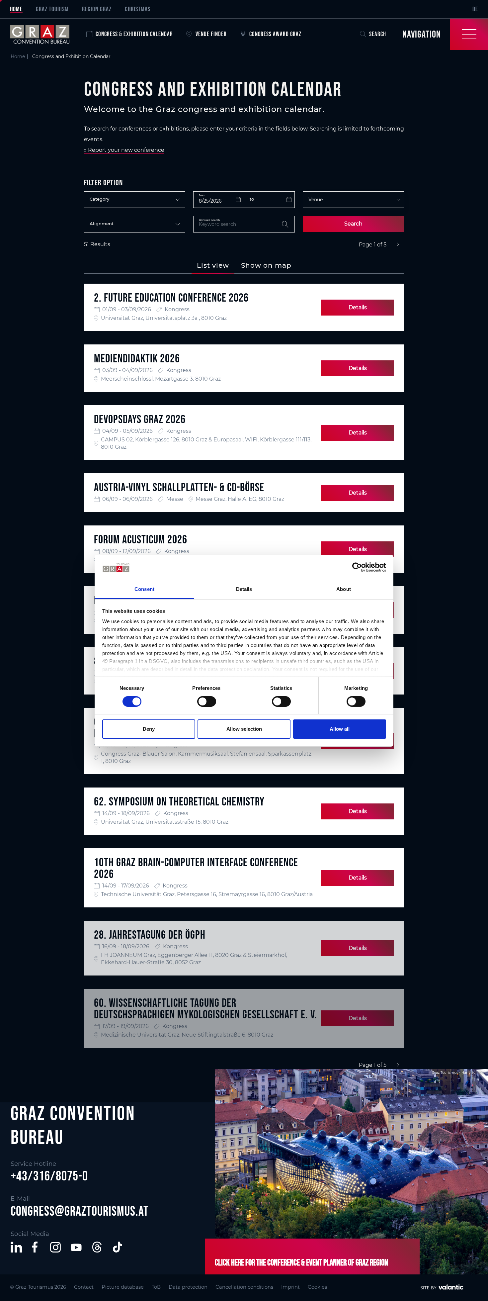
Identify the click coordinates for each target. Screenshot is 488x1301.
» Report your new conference (124, 150)
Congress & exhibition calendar (134, 34)
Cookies (317, 1287)
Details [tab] (244, 589)
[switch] (206, 701)
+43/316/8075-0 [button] (49, 1175)
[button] (16, 1247)
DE (475, 9)
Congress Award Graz (275, 34)
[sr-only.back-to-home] (45, 34)
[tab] (213, 265)
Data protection (188, 1287)
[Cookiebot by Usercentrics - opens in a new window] (357, 567)
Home (16, 9)
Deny (149, 729)
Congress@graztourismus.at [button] (80, 1211)
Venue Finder (211, 34)
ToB (156, 1287)
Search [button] (377, 34)
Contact (84, 1287)
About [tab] (343, 589)
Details (358, 307)
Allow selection (244, 729)
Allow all (340, 729)
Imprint (290, 1287)
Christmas (137, 9)
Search (353, 224)
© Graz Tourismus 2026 (38, 1287)
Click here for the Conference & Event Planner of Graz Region (301, 1262)
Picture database (123, 1287)
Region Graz (97, 9)
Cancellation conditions (244, 1287)
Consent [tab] (144, 589)
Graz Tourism (52, 9)
